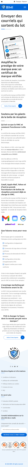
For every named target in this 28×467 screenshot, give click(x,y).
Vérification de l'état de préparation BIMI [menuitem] (14, 404)
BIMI (11, 464)
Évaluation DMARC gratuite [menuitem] (10, 401)
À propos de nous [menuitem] (8, 387)
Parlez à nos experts (10, 106)
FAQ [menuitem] (4, 390)
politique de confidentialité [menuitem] (10, 380)
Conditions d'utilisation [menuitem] (9, 377)
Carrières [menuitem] (5, 411)
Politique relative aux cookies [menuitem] (11, 384)
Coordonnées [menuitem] (6, 407)
